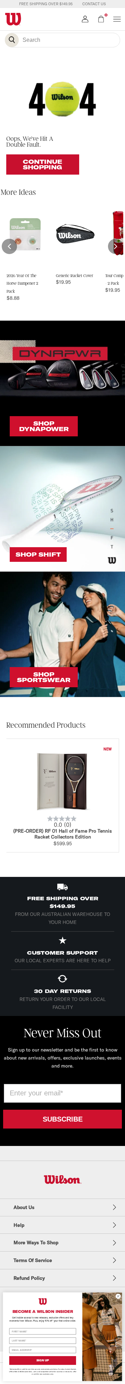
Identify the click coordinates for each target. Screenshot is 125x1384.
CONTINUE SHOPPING (42, 164)
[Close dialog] (118, 1296)
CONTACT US (94, 3)
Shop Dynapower (44, 426)
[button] (9, 246)
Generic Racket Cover (74, 275)
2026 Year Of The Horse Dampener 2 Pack (22, 283)
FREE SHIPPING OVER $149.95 (46, 3)
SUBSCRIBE (63, 1119)
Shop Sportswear (43, 677)
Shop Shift (38, 554)
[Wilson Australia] (63, 1179)
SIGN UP (42, 1360)
